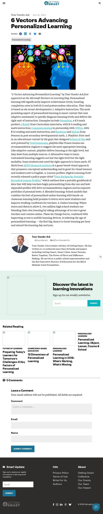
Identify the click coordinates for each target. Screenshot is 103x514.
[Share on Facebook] (20, 33)
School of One (77, 139)
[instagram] (57, 504)
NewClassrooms (39, 143)
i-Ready (25, 124)
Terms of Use (60, 476)
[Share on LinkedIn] (25, 33)
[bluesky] (70, 504)
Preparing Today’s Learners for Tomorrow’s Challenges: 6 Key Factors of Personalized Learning (14, 361)
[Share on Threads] (30, 33)
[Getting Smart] (51, 3)
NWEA (79, 128)
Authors (57, 483)
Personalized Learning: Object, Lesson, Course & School (89, 344)
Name (14, 432)
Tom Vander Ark (20, 14)
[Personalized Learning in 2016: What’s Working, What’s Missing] (64, 338)
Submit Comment (23, 449)
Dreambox (66, 120)
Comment (17, 401)
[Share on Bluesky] (35, 33)
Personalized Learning (21, 39)
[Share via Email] (39, 34)
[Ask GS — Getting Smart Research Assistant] (96, 507)
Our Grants (84, 480)
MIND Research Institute (38, 165)
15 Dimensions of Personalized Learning (38, 358)
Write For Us (60, 480)
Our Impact (84, 487)
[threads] (65, 504)
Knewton (61, 131)
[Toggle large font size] (100, 257)
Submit (94, 303)
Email (14, 419)
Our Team (83, 483)
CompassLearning (42, 128)
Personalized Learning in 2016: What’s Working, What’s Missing (63, 359)
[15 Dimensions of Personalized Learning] (39, 338)
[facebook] (53, 504)
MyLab (76, 131)
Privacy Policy (61, 472)
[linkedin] (61, 504)
